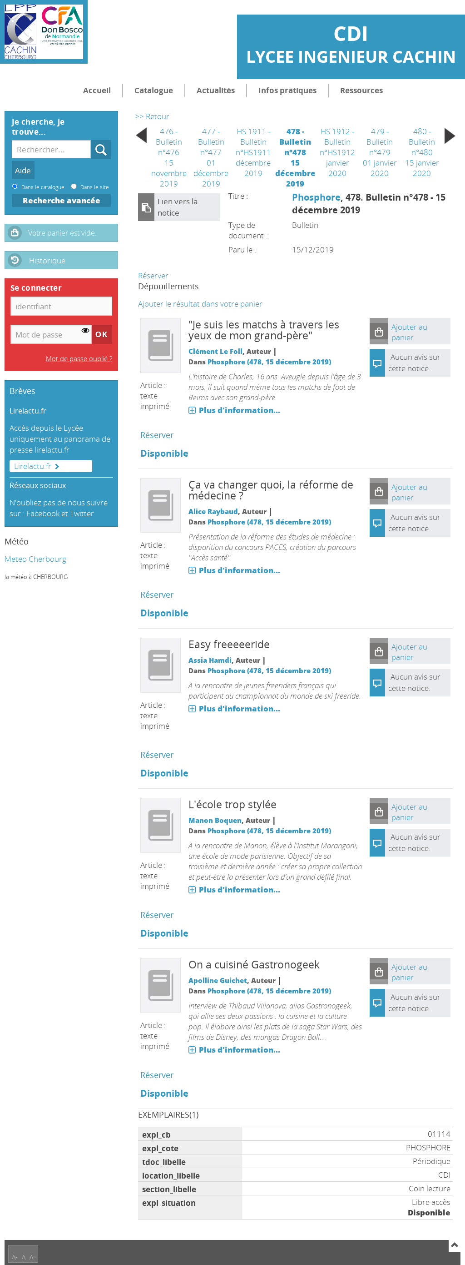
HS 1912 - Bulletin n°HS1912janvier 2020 (337, 152)
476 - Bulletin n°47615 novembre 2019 (169, 157)
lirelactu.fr (52, 449)
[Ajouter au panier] (379, 331)
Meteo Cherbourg (35, 559)
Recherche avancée (61, 200)
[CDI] (44, 32)
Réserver (153, 275)
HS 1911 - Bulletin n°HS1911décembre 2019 (253, 152)
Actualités (216, 90)
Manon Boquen (215, 820)
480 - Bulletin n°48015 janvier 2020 (422, 152)
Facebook (42, 513)
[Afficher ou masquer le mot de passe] (85, 331)
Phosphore (316, 197)
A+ (33, 1257)
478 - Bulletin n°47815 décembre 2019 (295, 157)
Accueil (97, 90)
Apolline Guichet (217, 980)
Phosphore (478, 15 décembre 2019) (269, 361)
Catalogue (153, 90)
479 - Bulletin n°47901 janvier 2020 (380, 152)
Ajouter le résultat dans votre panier (200, 303)
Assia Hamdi (210, 660)
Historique (47, 260)
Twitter (82, 513)
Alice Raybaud (213, 511)
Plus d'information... (239, 410)
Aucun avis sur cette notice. (414, 682)
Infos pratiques (287, 90)
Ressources (361, 90)
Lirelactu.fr (32, 466)
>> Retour (152, 116)
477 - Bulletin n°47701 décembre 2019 (210, 157)
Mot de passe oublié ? (79, 358)
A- (15, 1257)
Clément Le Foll (215, 351)
